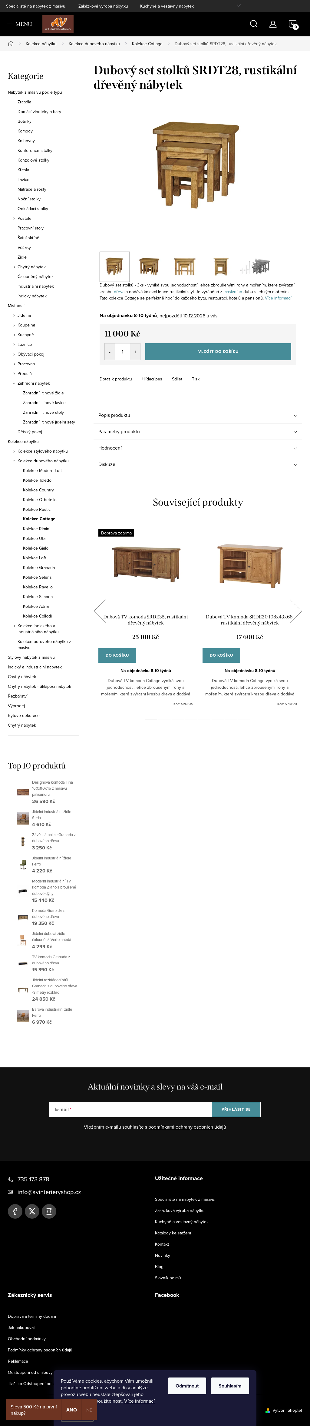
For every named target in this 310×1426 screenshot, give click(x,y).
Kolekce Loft (34, 558)
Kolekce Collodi (37, 616)
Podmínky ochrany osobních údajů (40, 1350)
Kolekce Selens (37, 577)
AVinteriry (32, 1211)
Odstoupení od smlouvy (30, 1372)
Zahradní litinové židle (43, 393)
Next (296, 611)
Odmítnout (187, 1385)
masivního (232, 292)
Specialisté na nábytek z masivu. (36, 6)
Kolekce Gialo (35, 548)
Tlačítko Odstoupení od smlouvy (38, 1383)
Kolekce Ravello (38, 587)
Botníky (24, 121)
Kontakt (162, 1244)
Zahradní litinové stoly (43, 412)
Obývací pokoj (31, 354)
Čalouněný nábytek (36, 276)
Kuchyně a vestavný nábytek (167, 6)
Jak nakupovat (21, 1327)
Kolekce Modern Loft (42, 470)
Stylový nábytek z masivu (31, 657)
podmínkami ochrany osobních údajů (187, 1126)
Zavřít (133, 373)
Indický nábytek (32, 296)
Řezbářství (18, 696)
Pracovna (26, 364)
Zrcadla (24, 102)
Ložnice (25, 344)
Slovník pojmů (168, 1278)
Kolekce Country (38, 490)
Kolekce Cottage (39, 519)
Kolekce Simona (38, 597)
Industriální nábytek (36, 286)
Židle (22, 257)
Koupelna (26, 325)
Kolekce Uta (34, 538)
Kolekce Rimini (36, 529)
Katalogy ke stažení (173, 1233)
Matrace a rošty (32, 189)
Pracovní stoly (31, 228)
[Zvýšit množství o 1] (135, 351)
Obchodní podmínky (27, 1338)
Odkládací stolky (33, 209)
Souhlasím (230, 1385)
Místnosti (16, 306)
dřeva (119, 292)
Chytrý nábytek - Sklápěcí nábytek (39, 686)
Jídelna (24, 315)
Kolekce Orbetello (40, 500)
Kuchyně (26, 335)
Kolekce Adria (36, 606)
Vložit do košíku (218, 351)
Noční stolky (29, 199)
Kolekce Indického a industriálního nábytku (38, 629)
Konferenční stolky (35, 150)
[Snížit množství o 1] (110, 351)
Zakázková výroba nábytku (103, 6)
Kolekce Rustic (37, 509)
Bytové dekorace (24, 715)
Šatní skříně (28, 238)
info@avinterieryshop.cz (49, 1191)
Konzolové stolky (33, 160)
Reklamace (18, 1361)
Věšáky (24, 247)
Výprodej (16, 706)
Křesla (23, 170)
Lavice (23, 179)
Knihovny (26, 141)
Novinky (162, 1255)
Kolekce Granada (39, 567)
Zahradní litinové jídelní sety (49, 422)
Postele (24, 218)
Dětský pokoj (30, 432)
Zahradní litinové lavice (44, 403)
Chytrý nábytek (32, 267)
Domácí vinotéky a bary (39, 112)
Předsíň (25, 373)
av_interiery (49, 1211)
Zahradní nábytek (34, 383)
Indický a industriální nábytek (35, 667)
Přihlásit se (236, 1109)
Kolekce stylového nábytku (43, 451)
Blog (159, 1267)
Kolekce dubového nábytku (43, 461)
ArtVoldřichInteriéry (15, 1211)
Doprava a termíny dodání (32, 1316)
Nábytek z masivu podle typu (35, 92)
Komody (25, 131)
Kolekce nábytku (23, 441)
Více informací (139, 1401)
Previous (100, 611)
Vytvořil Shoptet (287, 1410)
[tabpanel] (146, 617)
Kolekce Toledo (37, 480)
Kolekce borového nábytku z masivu (44, 644)
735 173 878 (33, 1179)
